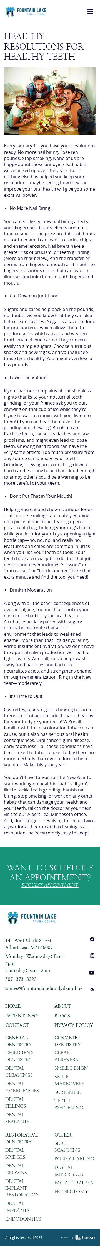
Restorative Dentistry (21, 1138)
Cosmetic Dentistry (67, 1041)
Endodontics (23, 1219)
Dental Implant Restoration (22, 1188)
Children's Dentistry (19, 1056)
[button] (89, 11)
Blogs (62, 1015)
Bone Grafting (74, 1158)
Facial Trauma (73, 1183)
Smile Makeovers (69, 1080)
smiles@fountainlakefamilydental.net (44, 988)
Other (62, 1135)
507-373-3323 (20, 979)
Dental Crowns (16, 1169)
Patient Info (21, 1015)
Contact (17, 1025)
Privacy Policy (73, 1025)
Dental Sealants (17, 1118)
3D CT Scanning (67, 1146)
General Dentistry (18, 1041)
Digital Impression (68, 1171)
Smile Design (71, 1068)
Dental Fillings (15, 1102)
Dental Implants (17, 1207)
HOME (13, 1006)
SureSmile (67, 1092)
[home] (26, 11)
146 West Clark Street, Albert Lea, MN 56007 (29, 944)
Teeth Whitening (68, 1104)
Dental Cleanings (19, 1071)
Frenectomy (71, 1191)
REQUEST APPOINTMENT (49, 885)
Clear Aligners (66, 1056)
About (62, 1006)
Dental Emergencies (22, 1087)
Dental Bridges (15, 1153)
